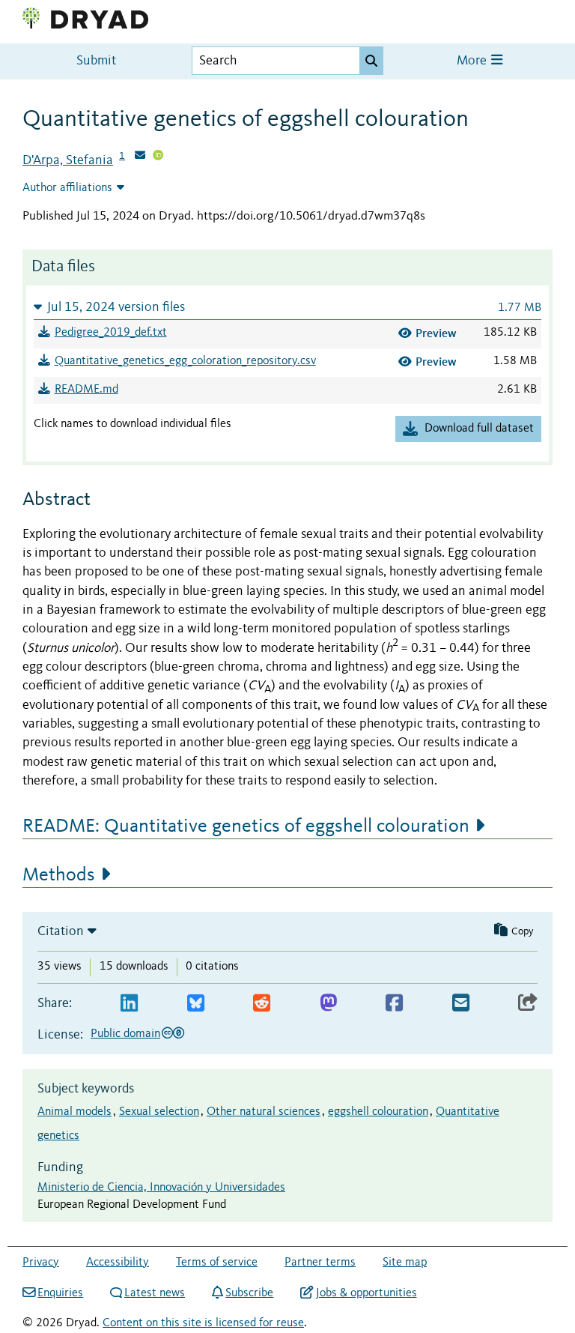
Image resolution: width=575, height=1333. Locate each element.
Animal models (74, 1112)
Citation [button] (60, 931)
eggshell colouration (378, 1112)
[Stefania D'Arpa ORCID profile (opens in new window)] (158, 157)
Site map (405, 1263)
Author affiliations (67, 188)
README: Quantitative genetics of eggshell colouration (245, 826)
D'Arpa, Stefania (67, 160)
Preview (436, 333)
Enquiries (60, 1293)
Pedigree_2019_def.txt (111, 333)
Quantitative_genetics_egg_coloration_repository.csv (185, 361)
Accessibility (117, 1263)
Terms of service (217, 1263)
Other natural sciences (263, 1112)
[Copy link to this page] (528, 1004)
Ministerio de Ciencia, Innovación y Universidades (161, 1188)
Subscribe (249, 1293)
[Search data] (371, 60)
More (473, 61)
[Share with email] (460, 1004)
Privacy (40, 1263)
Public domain (125, 1034)
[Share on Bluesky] (195, 1004)
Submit (96, 61)
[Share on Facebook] (394, 1004)
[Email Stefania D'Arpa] (140, 157)
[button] (287, 307)
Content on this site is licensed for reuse (203, 1323)
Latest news (154, 1293)
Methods (58, 875)
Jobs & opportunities (366, 1293)
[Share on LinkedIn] (129, 1004)
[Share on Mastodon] (328, 1004)
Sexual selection (159, 1112)
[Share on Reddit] (261, 1004)
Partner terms (320, 1263)
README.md (86, 390)
